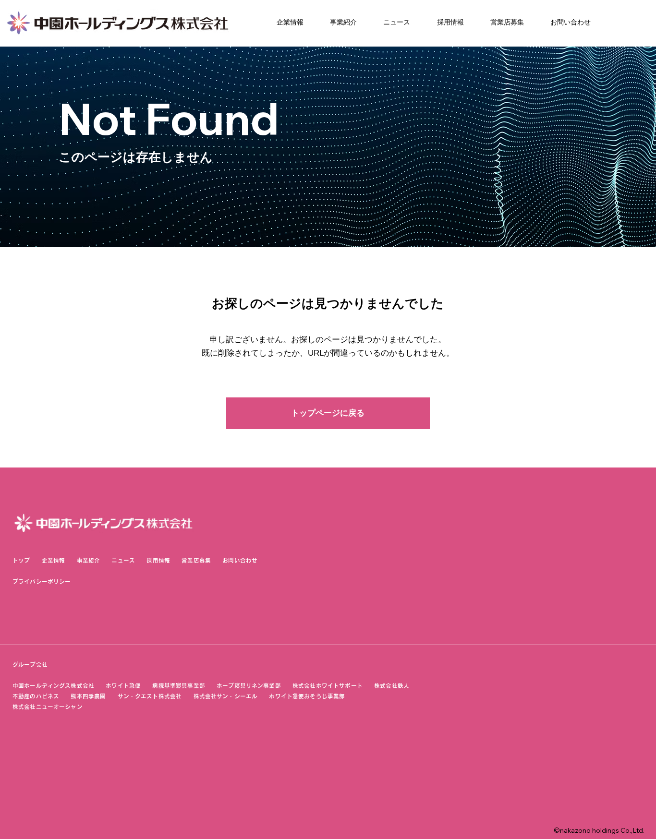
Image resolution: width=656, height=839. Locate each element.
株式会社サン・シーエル (226, 696)
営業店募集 (196, 560)
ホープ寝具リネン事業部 (249, 685)
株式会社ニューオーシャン (47, 706)
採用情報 (158, 560)
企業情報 (53, 560)
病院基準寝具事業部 (178, 685)
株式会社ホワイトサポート (327, 685)
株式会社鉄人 (391, 685)
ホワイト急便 (123, 685)
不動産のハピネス (35, 696)
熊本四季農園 (88, 696)
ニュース (123, 560)
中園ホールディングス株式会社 (53, 685)
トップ (21, 560)
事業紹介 (88, 560)
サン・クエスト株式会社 (150, 696)
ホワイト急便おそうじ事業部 (312, 696)
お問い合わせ (239, 560)
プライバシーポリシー (41, 581)
